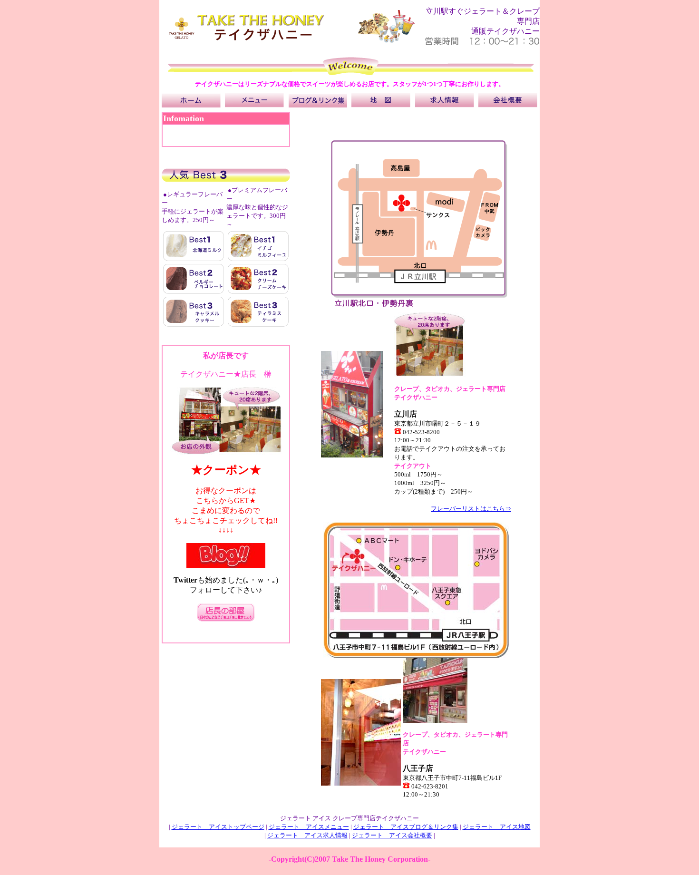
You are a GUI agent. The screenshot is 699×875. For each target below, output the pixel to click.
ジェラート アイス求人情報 (307, 835)
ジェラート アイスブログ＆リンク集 (405, 826)
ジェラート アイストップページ (218, 826)
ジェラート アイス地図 (497, 826)
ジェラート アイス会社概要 (392, 835)
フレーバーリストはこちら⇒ (471, 508)
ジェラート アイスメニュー (309, 826)
